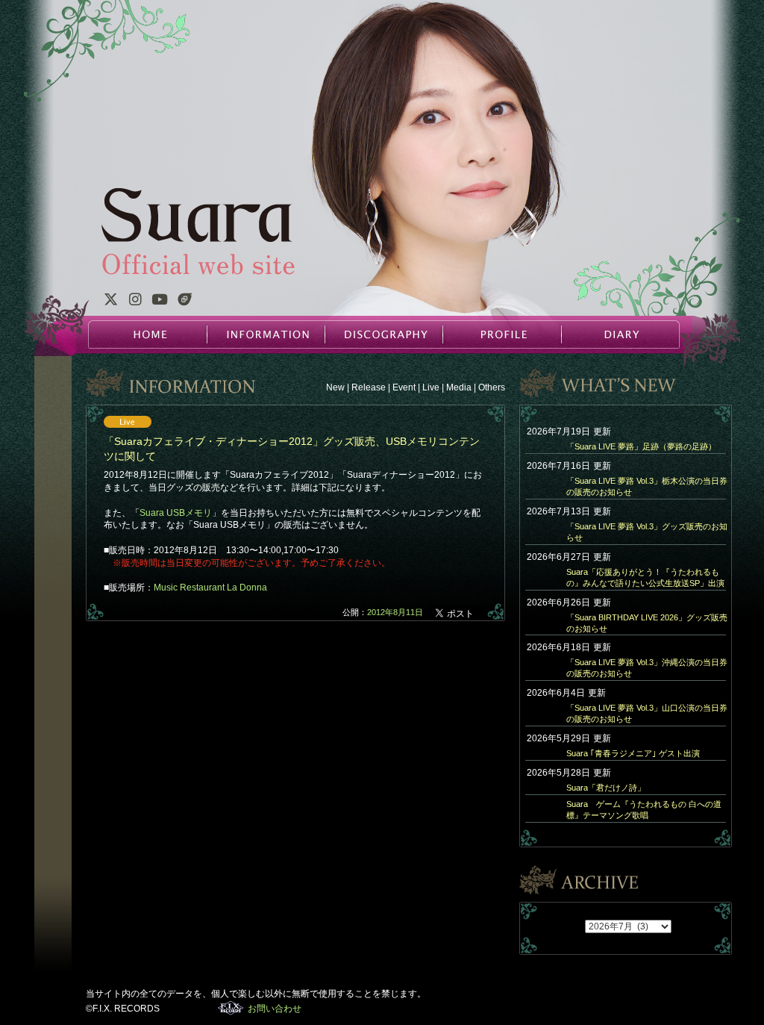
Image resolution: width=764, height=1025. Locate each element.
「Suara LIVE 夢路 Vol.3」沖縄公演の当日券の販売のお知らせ (646, 668)
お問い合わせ (274, 1008)
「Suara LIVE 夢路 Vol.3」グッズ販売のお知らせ (646, 532)
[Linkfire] (185, 301)
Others (491, 387)
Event (404, 387)
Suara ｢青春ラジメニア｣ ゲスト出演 (633, 753)
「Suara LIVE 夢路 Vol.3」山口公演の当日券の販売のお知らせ (646, 713)
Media (459, 387)
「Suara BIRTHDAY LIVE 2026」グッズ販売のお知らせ (646, 623)
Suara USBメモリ (176, 513)
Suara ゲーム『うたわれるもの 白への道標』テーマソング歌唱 (643, 810)
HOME (148, 334)
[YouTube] (160, 301)
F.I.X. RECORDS (231, 1007)
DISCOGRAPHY (383, 334)
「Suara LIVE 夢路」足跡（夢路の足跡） (641, 446)
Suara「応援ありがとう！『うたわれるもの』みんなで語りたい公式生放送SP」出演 (645, 577)
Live (430, 387)
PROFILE (501, 334)
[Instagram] (135, 301)
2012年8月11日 (395, 612)
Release (368, 387)
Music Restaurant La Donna (210, 587)
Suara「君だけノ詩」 (605, 787)
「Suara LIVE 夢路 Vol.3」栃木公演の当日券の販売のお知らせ (646, 486)
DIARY (619, 334)
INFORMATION (266, 334)
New (335, 387)
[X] (110, 301)
